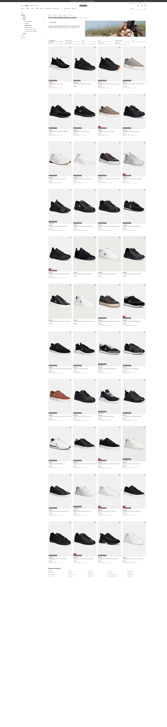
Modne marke (56, 8)
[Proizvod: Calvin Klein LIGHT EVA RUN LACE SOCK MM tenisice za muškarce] (84, 159)
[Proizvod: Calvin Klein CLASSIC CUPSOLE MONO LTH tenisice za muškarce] (109, 254)
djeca (32, 5)
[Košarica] (145, 5)
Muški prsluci (70, 570)
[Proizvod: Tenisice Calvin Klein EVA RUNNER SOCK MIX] (109, 396)
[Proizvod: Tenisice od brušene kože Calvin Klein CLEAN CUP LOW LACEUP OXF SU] (60, 396)
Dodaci (36, 8)
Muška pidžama (51, 572)
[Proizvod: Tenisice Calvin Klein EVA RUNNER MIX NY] (84, 348)
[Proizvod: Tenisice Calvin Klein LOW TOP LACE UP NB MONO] (60, 538)
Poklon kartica (67, 8)
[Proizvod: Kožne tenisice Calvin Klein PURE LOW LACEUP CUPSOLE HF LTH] (84, 443)
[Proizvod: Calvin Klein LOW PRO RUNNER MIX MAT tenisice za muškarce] (84, 64)
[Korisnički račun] (138, 5)
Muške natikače (90, 570)
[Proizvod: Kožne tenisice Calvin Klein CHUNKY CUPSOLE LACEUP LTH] (109, 206)
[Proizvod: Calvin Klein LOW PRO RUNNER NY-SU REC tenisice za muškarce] (84, 254)
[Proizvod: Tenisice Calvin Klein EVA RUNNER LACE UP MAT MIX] (134, 159)
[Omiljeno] (141, 5)
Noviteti (22, 8)
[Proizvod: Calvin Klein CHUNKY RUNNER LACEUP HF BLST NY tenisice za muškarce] (109, 64)
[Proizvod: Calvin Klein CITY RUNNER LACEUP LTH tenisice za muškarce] (134, 111)
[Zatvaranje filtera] (145, 1)
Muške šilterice (90, 574)
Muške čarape (50, 570)
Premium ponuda (47, 8)
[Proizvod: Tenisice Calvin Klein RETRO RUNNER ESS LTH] (134, 348)
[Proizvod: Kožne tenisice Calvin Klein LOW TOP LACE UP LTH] (134, 443)
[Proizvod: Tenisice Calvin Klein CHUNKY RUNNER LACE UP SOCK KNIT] (60, 254)
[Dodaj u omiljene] (70, 48)
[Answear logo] (83, 5)
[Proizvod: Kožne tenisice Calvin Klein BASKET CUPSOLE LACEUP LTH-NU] (109, 301)
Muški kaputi (70, 572)
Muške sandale (90, 572)
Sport (41, 8)
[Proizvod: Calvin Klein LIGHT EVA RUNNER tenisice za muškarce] (60, 64)
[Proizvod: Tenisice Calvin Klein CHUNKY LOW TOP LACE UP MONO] (134, 538)
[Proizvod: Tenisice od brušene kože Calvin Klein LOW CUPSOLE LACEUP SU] (60, 348)
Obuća (32, 8)
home (36, 5)
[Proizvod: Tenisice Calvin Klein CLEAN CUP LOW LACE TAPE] (84, 396)
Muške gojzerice (130, 572)
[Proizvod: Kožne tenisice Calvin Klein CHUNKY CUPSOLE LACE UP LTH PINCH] (109, 159)
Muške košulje (110, 570)
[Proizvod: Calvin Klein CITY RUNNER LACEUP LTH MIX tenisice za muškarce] (134, 254)
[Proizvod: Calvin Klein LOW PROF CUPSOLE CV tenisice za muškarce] (84, 111)
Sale (61, 8)
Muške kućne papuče (131, 574)
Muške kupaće (110, 572)
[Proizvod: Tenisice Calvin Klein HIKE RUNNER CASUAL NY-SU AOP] (109, 538)
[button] (55, 40)
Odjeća (27, 8)
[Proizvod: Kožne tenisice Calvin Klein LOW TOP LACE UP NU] (109, 491)
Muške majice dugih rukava (112, 574)
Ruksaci (73, 8)
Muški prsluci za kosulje (72, 574)
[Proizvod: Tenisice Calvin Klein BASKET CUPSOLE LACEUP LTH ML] (84, 206)
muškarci (27, 5)
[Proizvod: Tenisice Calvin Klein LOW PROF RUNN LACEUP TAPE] (134, 396)
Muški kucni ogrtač (51, 574)
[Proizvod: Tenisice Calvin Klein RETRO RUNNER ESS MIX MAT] (134, 206)
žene (22, 5)
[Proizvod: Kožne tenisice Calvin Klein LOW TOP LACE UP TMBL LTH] (60, 491)
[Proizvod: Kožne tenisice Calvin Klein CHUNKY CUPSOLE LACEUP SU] (134, 64)
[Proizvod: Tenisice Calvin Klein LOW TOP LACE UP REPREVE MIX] (60, 111)
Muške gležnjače (130, 570)
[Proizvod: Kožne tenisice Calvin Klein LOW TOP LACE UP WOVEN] (84, 538)
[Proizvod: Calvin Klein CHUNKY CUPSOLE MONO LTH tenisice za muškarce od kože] (60, 301)
